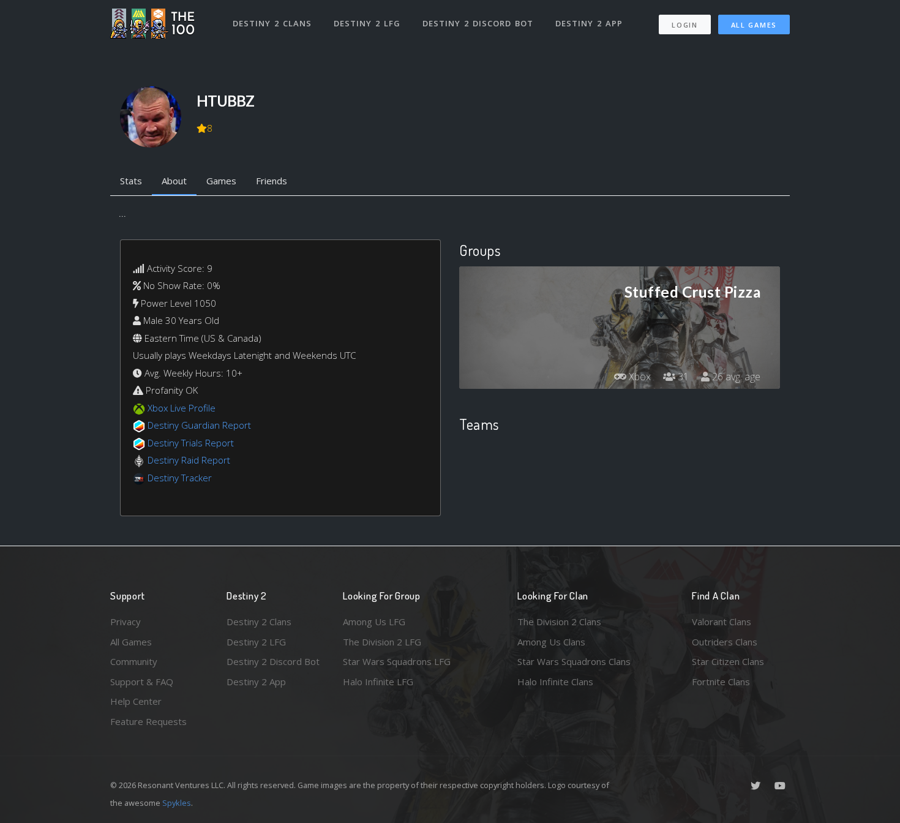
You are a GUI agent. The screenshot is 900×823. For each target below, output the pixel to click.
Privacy (125, 621)
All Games (754, 24)
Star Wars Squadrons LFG (397, 661)
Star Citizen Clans (728, 661)
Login (685, 24)
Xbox (638, 376)
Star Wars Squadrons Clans (574, 661)
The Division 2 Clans (559, 621)
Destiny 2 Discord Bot (477, 23)
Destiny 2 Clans (272, 23)
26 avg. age (735, 376)
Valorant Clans (721, 621)
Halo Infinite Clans (555, 681)
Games (221, 181)
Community (133, 661)
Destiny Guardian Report (199, 425)
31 (682, 376)
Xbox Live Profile (182, 408)
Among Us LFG (374, 621)
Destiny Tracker (180, 478)
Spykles (176, 802)
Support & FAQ (141, 681)
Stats (131, 181)
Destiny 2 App (589, 23)
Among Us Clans (551, 642)
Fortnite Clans (721, 681)
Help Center (136, 701)
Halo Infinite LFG (378, 681)
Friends (271, 181)
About (174, 181)
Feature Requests (148, 721)
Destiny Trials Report (191, 443)
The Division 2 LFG (382, 642)
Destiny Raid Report (189, 460)
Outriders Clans (724, 642)
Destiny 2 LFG (367, 23)
